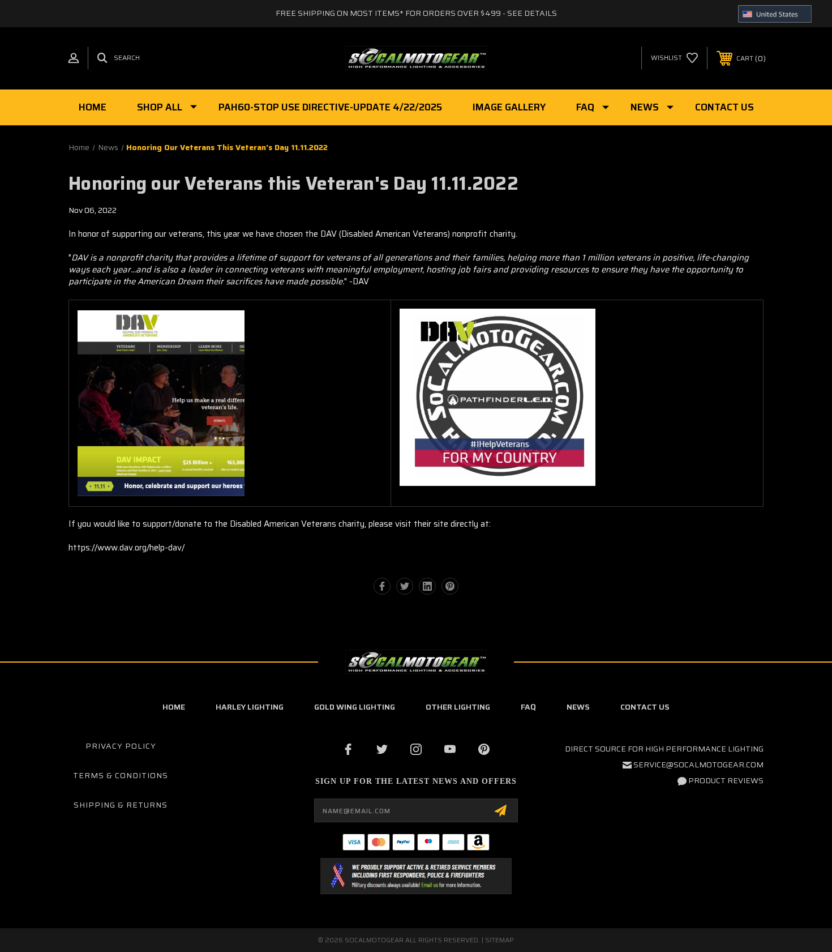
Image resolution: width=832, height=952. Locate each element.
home (173, 707)
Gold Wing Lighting (354, 707)
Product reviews (726, 780)
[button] (416, 876)
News (645, 107)
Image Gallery (509, 107)
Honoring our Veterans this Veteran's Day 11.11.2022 (293, 183)
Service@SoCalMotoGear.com (698, 764)
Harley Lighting (250, 707)
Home (92, 107)
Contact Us (724, 107)
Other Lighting (458, 707)
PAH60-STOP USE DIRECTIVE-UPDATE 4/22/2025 (330, 107)
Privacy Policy (120, 746)
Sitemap (499, 939)
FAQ (585, 107)
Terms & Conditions (120, 775)
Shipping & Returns (121, 805)
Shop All (159, 107)
